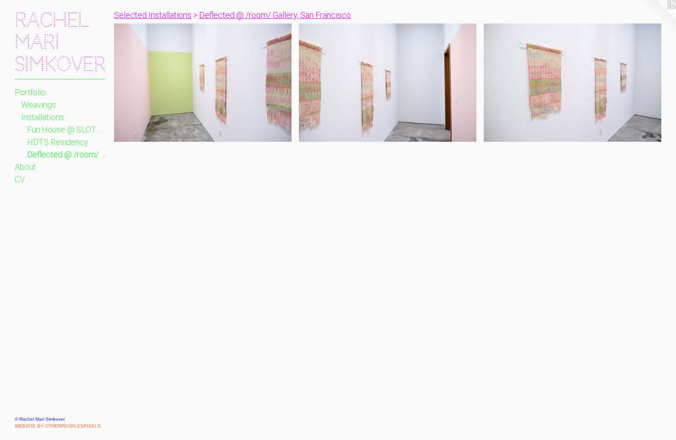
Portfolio (30, 92)
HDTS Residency (57, 142)
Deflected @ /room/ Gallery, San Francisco (67, 154)
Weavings (38, 105)
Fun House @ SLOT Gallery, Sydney (67, 129)
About (25, 167)
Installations (42, 117)
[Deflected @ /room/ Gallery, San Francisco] (203, 82)
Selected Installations (152, 15)
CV (20, 179)
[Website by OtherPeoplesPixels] (657, 18)
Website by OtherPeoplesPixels (58, 425)
